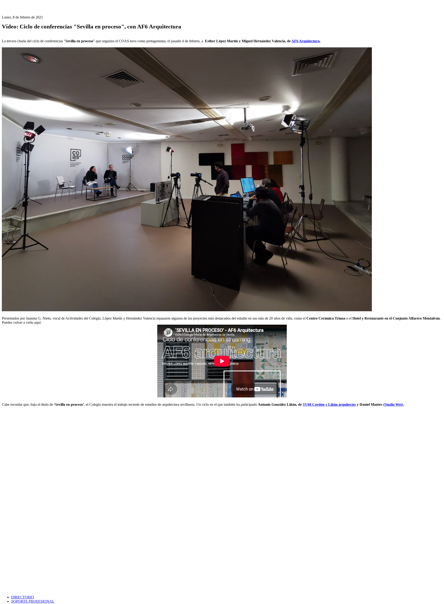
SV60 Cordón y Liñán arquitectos (329, 404)
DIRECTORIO (22, 597)
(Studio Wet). (393, 404)
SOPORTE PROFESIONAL (32, 601)
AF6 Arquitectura (305, 41)
